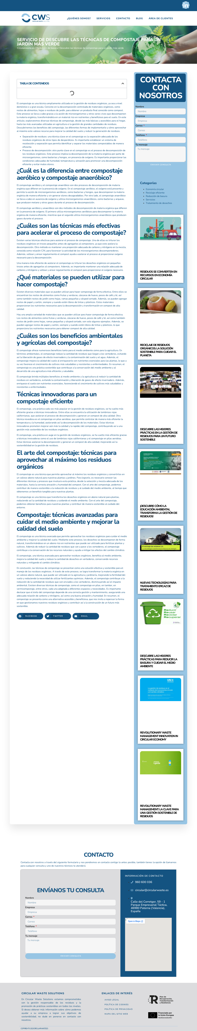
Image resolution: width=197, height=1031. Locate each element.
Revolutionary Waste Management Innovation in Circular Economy (159, 736)
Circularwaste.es (25, 48)
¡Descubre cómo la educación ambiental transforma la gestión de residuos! (158, 511)
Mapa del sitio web (116, 1014)
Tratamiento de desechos (159, 203)
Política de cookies (117, 1004)
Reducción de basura (47, 48)
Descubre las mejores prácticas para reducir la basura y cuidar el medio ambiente (158, 661)
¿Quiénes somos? (79, 18)
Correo (139, 125)
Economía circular (155, 189)
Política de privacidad (119, 1009)
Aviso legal (112, 1000)
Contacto (123, 18)
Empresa (140, 116)
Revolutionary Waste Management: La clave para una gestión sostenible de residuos (159, 811)
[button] (123, 83)
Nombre (139, 106)
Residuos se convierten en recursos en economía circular (158, 275)
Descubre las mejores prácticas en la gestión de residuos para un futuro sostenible (158, 434)
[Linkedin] (185, 5)
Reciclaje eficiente (155, 192)
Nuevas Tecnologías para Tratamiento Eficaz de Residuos (158, 586)
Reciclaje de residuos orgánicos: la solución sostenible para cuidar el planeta (158, 350)
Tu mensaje (141, 144)
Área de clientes (161, 18)
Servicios (103, 18)
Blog (139, 18)
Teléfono (140, 135)
